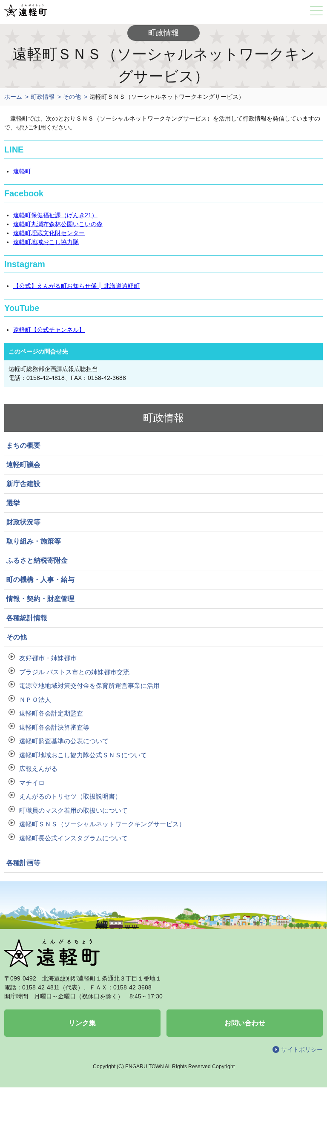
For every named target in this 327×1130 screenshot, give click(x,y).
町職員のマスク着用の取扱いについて (73, 810)
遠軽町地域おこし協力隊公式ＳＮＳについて (83, 755)
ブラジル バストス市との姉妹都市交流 (74, 672)
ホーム (13, 96)
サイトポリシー (302, 1049)
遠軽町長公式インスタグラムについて (73, 838)
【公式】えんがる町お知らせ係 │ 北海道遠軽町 (76, 285)
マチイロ (32, 782)
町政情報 (42, 96)
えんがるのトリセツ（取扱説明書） (70, 796)
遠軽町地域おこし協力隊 (46, 242)
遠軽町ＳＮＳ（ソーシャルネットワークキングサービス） (102, 824)
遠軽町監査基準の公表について (64, 741)
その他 (72, 96)
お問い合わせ (244, 1022)
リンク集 (82, 1022)
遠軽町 (22, 171)
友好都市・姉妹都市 (48, 657)
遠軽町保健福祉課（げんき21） (55, 215)
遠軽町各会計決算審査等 (54, 727)
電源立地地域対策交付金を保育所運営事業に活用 (89, 685)
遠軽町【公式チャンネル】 (49, 329)
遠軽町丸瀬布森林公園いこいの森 (58, 224)
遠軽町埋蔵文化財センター (49, 233)
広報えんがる (38, 768)
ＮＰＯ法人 (35, 699)
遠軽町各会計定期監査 (51, 713)
